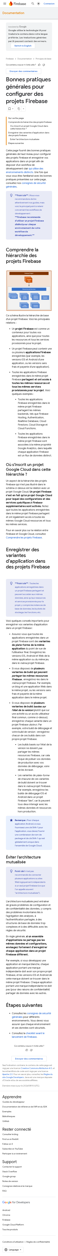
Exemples (6, 1111)
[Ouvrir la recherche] (33, 3)
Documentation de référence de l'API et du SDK (24, 1106)
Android (6, 1210)
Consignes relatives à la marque (17, 1186)
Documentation (13, 13)
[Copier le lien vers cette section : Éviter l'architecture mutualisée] (29, 862)
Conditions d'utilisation (13, 1242)
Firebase (10, 58)
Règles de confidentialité (38, 1242)
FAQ (4, 1190)
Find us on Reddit (10, 1139)
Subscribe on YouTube (12, 1148)
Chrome (6, 1215)
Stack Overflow (9, 1171)
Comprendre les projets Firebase (24, 537)
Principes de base (43, 58)
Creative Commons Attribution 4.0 (36, 1068)
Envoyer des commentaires (23, 71)
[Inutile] (43, 65)
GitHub (5, 1121)
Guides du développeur (13, 1101)
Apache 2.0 (7, 1074)
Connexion (49, 3)
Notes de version (10, 1181)
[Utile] (39, 65)
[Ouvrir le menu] (5, 3)
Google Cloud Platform (13, 1224)
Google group (9, 1176)
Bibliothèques (8, 1116)
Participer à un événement (14, 1153)
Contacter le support (12, 1166)
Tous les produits (10, 1229)
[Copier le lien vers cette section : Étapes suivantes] (45, 1005)
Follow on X (7, 1144)
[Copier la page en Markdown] (19, 108)
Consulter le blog (10, 1134)
